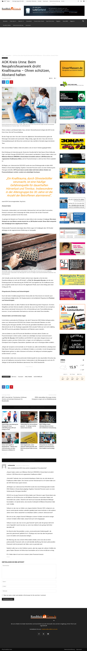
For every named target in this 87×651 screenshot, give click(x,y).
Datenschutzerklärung (55, 1)
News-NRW (65, 21)
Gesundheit (29, 21)
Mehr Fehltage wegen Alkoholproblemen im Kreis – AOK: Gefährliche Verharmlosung (47, 426)
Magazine (72, 21)
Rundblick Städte (7, 25)
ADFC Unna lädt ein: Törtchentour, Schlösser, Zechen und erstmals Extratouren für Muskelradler (14, 399)
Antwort (8, 556)
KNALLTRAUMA (28, 376)
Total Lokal (12, 21)
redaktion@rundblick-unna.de (49, 629)
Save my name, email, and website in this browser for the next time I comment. (25, 595)
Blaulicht (20, 21)
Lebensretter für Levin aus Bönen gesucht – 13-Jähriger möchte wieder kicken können (29, 426)
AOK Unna (14, 376)
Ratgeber (58, 21)
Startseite (5, 21)
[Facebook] (78, 1)
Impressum (45, 1)
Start (3, 55)
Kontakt (39, 1)
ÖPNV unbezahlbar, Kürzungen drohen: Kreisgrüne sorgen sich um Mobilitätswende (44, 398)
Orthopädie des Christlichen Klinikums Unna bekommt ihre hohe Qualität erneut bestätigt (46, 446)
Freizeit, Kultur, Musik (39, 21)
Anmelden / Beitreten (31, 1)
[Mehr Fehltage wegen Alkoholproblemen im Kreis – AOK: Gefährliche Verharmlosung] (47, 417)
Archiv (62, 1)
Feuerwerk (20, 376)
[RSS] (81, 1)
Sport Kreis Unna (50, 21)
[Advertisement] (43, 40)
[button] (83, 21)
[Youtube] (84, 1)
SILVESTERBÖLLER (38, 376)
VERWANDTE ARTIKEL (21, 407)
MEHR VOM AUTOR (37, 407)
